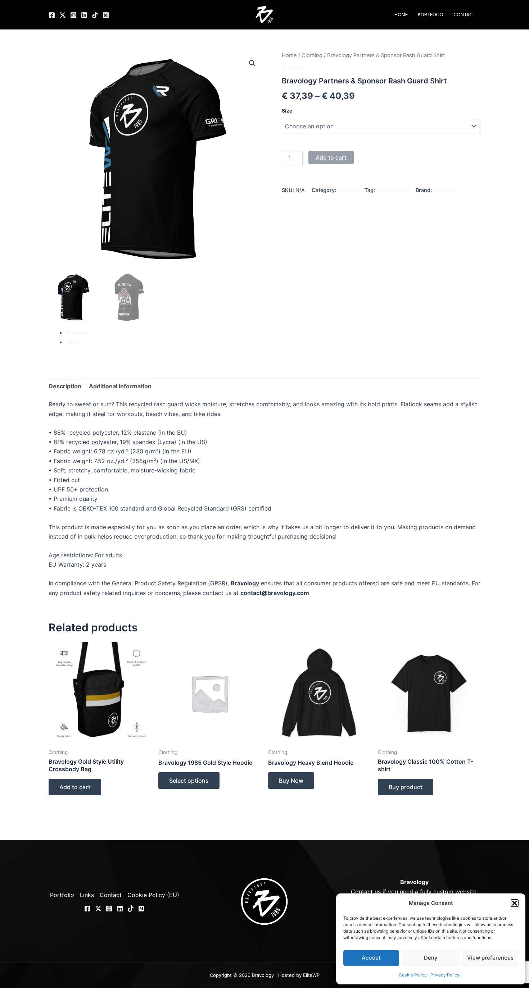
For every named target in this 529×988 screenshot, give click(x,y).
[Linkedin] (84, 15)
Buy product (405, 787)
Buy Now (291, 780)
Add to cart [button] (74, 787)
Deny (431, 957)
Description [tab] (65, 386)
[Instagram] (73, 15)
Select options (189, 780)
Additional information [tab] (120, 386)
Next (72, 342)
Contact (464, 15)
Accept (371, 957)
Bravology (445, 190)
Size (287, 111)
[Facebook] (52, 15)
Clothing (312, 55)
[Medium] (106, 15)
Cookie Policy (413, 975)
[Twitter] (62, 15)
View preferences (490, 957)
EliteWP (311, 975)
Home (401, 15)
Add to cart (331, 157)
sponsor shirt (392, 190)
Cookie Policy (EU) (153, 894)
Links (87, 894)
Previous (77, 332)
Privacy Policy (445, 975)
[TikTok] (95, 15)
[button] (514, 903)
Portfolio (430, 15)
